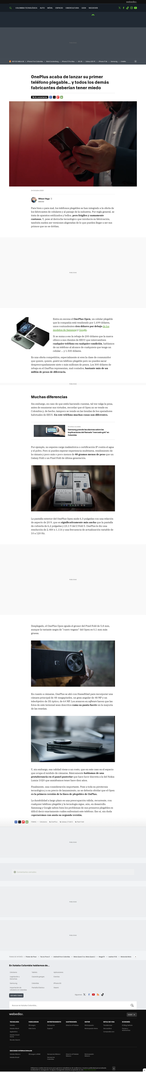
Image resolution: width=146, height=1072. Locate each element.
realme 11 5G (112, 957)
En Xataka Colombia (74, 427)
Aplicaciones (58, 972)
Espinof (49, 1028)
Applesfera (13, 1031)
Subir (130, 1014)
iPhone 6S (57, 983)
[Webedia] (131, 1)
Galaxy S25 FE (90, 61)
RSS (98, 994)
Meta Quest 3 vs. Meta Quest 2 (84, 957)
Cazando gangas (38, 976)
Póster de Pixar (31, 957)
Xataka (12, 1025)
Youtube (135, 8)
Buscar (132, 1005)
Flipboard (58, 97)
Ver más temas (16, 995)
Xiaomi (56, 987)
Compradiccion (108, 1031)
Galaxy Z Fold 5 (67, 822)
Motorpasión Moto (91, 1028)
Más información (90, 1070)
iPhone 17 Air (103, 61)
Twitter (119, 8)
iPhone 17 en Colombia (35, 61)
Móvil (50, 8)
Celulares (43, 822)
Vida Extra (32, 1028)
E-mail (61, 97)
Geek (84, 8)
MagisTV (102, 957)
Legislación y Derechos (15, 977)
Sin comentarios (41, 97)
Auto (42, 8)
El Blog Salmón (127, 1025)
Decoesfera (107, 1028)
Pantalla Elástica (38, 987)
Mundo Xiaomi (15, 1040)
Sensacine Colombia (51, 1058)
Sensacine (51, 1025)
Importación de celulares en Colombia (18, 988)
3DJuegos (32, 1025)
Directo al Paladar (72, 1025)
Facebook (123, 8)
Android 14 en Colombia (61, 957)
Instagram (131, 8)
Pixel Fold (80, 822)
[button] (45, 198)
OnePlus (54, 822)
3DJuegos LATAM (34, 1054)
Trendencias (107, 1025)
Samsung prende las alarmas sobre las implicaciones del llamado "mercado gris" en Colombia (88, 432)
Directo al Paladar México (72, 1055)
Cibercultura (72, 8)
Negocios (93, 8)
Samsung (114, 61)
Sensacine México (53, 1054)
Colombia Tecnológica (26, 8)
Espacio (59, 8)
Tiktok (127, 8)
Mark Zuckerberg (52, 61)
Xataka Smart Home (15, 1036)
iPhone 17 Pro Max (68, 61)
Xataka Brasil (14, 1057)
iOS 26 (80, 61)
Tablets (34, 972)
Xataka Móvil (14, 1028)
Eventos (57, 976)
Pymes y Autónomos (126, 1029)
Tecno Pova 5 (45, 957)
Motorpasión (89, 1025)
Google (83, 329)
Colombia (35, 983)
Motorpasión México (89, 1055)
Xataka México (15, 1054)
